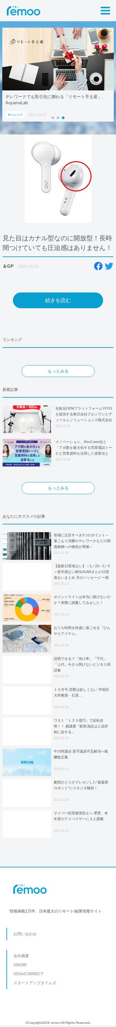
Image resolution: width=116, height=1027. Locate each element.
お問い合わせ (25, 934)
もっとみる (58, 371)
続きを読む (58, 300)
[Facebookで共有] (98, 266)
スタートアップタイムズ (35, 983)
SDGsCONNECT (28, 974)
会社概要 (21, 956)
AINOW (20, 965)
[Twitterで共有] (108, 266)
